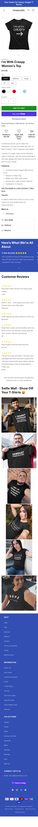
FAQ (5, 627)
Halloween (10, 213)
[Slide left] (14, 55)
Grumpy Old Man (10, 736)
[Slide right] (23, 55)
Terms (6, 650)
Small (6, 78)
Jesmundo (13, 806)
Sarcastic (7, 740)
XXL (12, 83)
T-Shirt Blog (8, 686)
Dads (6, 731)
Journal (6, 691)
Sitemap (7, 709)
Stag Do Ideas (9, 700)
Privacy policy (19, 809)
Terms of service (30, 809)
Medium (16, 78)
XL (5, 83)
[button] (4, 10)
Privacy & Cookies (10, 646)
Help (5, 623)
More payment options (19, 118)
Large (26, 78)
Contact (7, 641)
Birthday (7, 754)
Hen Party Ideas (10, 695)
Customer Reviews (10, 677)
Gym (5, 759)
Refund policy (9, 655)
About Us (7, 668)
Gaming (7, 750)
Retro (6, 745)
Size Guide (8, 672)
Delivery (7, 632)
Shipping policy (20, 812)
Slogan (6, 722)
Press (6, 681)
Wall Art (7, 764)
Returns (7, 636)
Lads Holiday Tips (10, 705)
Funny (6, 727)
